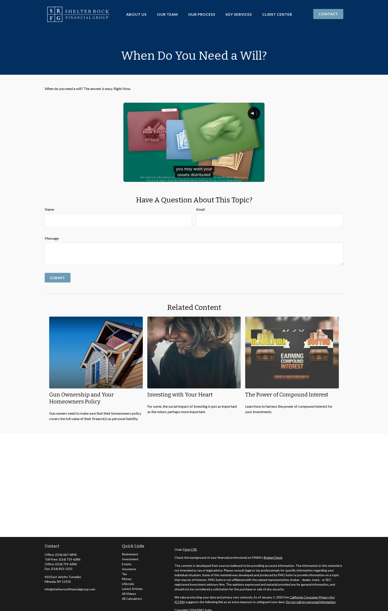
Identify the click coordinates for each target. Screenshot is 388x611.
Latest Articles (132, 589)
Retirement (130, 554)
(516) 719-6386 (69, 559)
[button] (136, 14)
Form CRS (190, 549)
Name (49, 209)
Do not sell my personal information (310, 602)
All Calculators (132, 598)
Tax (124, 574)
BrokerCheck (273, 557)
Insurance (129, 569)
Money (127, 579)
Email (200, 209)
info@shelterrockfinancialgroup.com (70, 589)
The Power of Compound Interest (286, 395)
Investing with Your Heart (180, 395)
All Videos (129, 594)
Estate (126, 564)
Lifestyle (128, 584)
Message (52, 238)
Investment (130, 559)
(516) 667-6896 (66, 554)
